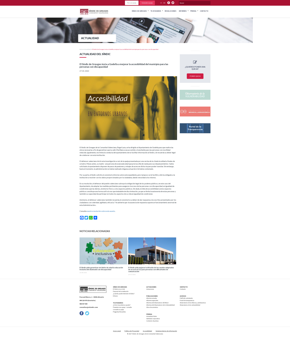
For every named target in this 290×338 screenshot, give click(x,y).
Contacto (204, 11)
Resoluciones (170, 11)
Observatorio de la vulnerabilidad (190, 305)
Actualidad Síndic (151, 316)
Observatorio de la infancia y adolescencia (193, 303)
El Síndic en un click (119, 289)
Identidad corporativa (153, 319)
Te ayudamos (155, 11)
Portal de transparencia (187, 300)
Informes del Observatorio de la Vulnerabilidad (160, 305)
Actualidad (87, 49)
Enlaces (115, 296)
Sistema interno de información (166, 331)
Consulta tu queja (147, 3)
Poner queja (195, 76)
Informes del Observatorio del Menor (157, 303)
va (161, 3)
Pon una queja (131, 3)
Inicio (81, 49)
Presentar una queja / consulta (122, 307)
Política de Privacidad (131, 331)
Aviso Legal (117, 331)
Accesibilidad (147, 331)
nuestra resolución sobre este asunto (101, 211)
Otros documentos (152, 307)
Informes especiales (152, 300)
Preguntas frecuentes (119, 312)
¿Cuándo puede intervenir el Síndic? (124, 294)
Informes (183, 11)
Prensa (193, 11)
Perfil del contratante (186, 298)
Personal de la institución (120, 291)
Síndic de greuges (139, 11)
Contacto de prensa (152, 321)
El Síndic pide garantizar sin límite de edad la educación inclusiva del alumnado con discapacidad (101, 268)
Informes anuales (151, 298)
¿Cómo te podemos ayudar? (121, 305)
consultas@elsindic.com (89, 307)
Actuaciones (150, 289)
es (164, 3)
